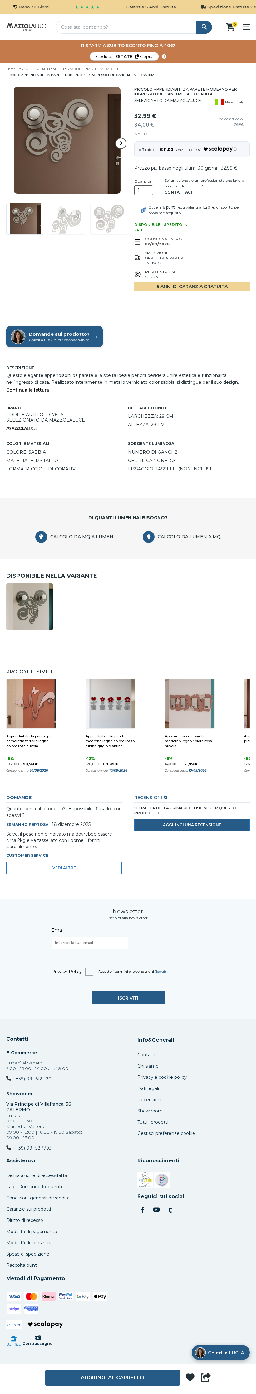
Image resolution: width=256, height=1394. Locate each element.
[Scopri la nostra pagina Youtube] (156, 1210)
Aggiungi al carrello (112, 1378)
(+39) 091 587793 (33, 1148)
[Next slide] (120, 143)
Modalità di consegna (29, 1243)
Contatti (17, 1039)
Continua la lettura (27, 390)
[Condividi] (206, 1377)
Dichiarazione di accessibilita (36, 1175)
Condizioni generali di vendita (38, 1198)
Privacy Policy (67, 971)
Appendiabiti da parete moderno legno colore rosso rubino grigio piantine (110, 741)
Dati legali (148, 1088)
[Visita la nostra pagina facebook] (142, 1210)
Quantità (142, 181)
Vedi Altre (64, 868)
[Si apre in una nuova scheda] (145, 1181)
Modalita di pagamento (31, 1231)
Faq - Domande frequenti (34, 1186)
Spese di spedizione (27, 1254)
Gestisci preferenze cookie (166, 1133)
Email (58, 930)
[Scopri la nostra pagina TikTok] (170, 1210)
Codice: (124, 56)
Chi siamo (148, 1066)
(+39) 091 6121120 (33, 1079)
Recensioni (149, 1099)
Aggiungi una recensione (192, 824)
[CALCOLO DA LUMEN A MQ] (149, 537)
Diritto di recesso (24, 1220)
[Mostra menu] (246, 26)
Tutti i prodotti (152, 1122)
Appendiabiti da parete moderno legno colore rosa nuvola (188, 741)
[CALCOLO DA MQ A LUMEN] (41, 537)
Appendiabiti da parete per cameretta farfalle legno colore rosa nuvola (29, 741)
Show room (150, 1111)
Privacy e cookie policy (162, 1077)
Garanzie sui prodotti (28, 1209)
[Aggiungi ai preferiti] (190, 1377)
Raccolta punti (22, 1265)
